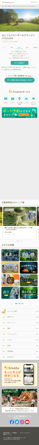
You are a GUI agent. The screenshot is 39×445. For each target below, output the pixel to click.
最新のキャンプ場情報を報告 (12, 69)
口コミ (19, 47)
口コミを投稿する (19, 63)
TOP (3, 6)
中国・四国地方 (8, 6)
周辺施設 (35, 47)
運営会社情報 (6, 432)
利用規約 (15, 432)
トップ (4, 47)
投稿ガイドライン (7, 434)
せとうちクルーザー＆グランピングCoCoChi (25, 6)
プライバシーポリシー (25, 432)
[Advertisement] (19, 139)
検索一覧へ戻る (19, 303)
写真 (12, 47)
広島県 (13, 6)
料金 (27, 47)
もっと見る (15, 41)
